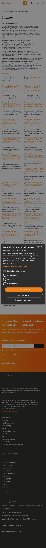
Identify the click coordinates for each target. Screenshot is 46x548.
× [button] (41, 246)
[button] (23, 266)
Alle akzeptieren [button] (23, 290)
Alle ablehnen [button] (24, 295)
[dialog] (23, 274)
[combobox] (38, 247)
